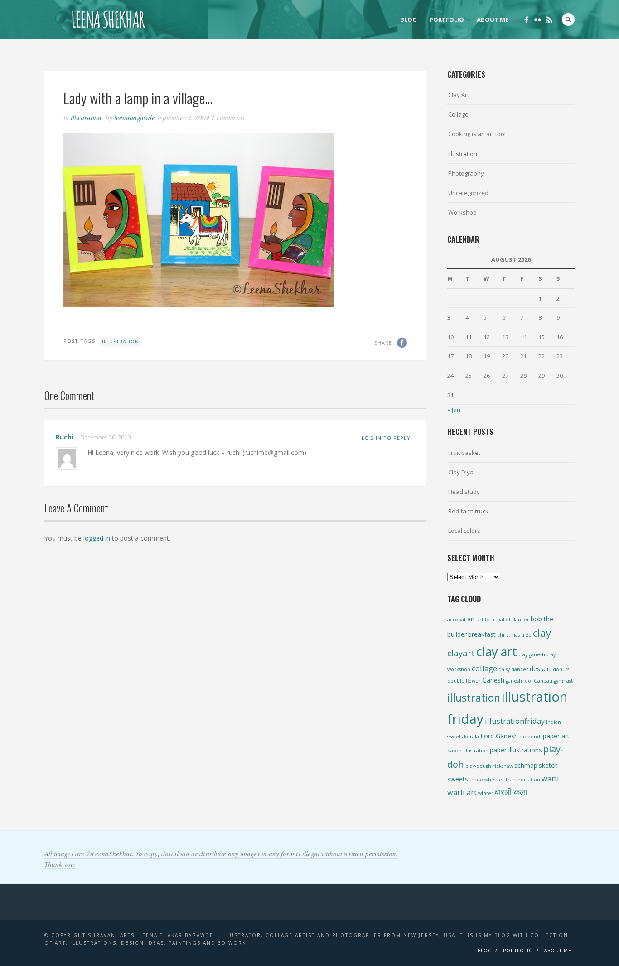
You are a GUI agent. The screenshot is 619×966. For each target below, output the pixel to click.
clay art (496, 651)
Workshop (462, 212)
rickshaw (503, 766)
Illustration (86, 117)
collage (484, 668)
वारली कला (511, 791)
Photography (466, 173)
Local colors (464, 531)
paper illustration (467, 750)
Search (568, 19)
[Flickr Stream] (537, 19)
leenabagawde (134, 117)
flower (473, 681)
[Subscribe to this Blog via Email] (549, 19)
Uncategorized (468, 193)
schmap (525, 765)
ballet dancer (513, 619)
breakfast (482, 634)
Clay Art (458, 95)
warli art (462, 792)
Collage (458, 114)
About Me (492, 19)
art (471, 619)
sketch (548, 765)
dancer (519, 669)
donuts (561, 669)
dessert (540, 668)
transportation (523, 779)
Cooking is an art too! (477, 134)
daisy (504, 669)
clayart (461, 653)
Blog (408, 19)
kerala (471, 736)
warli (550, 778)
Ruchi (64, 437)
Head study (464, 492)
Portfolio (447, 19)
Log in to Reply (386, 437)
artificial (486, 619)
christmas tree (514, 635)
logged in (96, 538)
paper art (556, 736)
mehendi (530, 736)
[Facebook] (526, 19)
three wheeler (486, 779)
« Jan (453, 409)
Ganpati (543, 681)
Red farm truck (468, 511)
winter (485, 793)
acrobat (456, 619)
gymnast (563, 681)
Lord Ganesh (499, 736)
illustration (120, 341)
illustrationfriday (515, 721)
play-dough (478, 766)
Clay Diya (461, 472)
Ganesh (493, 680)
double (455, 681)
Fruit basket (464, 453)
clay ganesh (531, 654)
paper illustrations (516, 750)
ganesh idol (519, 681)
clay (542, 632)
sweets (457, 779)
